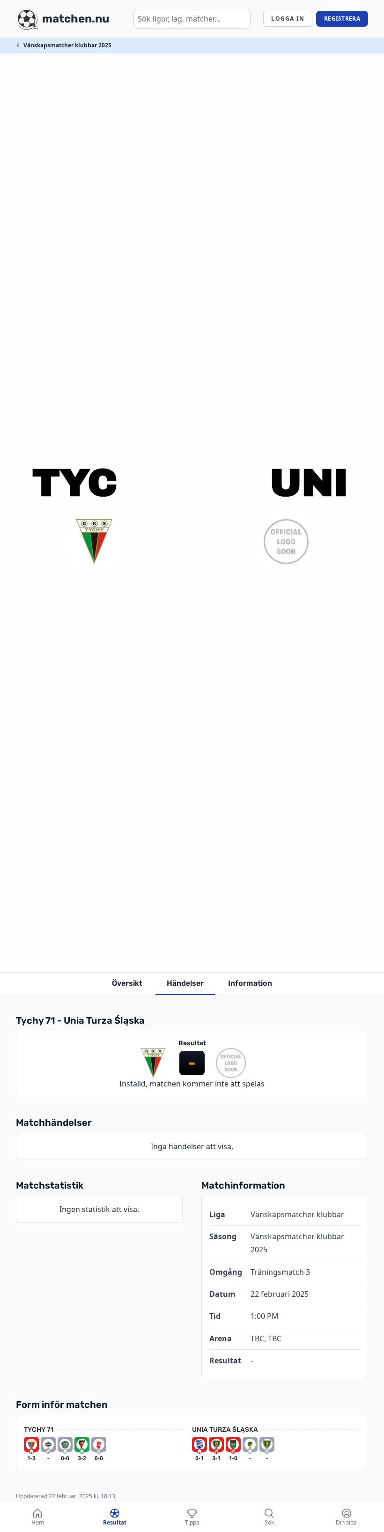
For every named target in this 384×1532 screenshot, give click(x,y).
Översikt (127, 983)
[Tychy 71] (94, 542)
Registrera (342, 18)
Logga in (287, 18)
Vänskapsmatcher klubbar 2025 (67, 45)
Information (250, 983)
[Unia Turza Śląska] (286, 542)
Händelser (185, 983)
